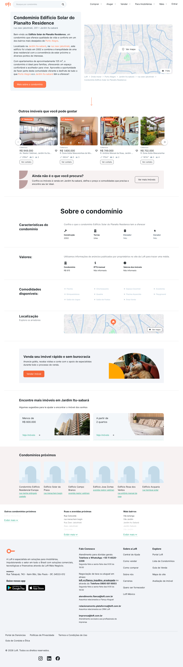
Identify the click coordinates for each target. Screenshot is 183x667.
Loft (86, 76)
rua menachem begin (53, 493)
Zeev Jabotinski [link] (71, 526)
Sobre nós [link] (128, 574)
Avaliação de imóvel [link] (162, 581)
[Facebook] (58, 659)
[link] (146, 179)
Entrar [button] (175, 4)
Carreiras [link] (127, 581)
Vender (124, 4)
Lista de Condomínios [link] (163, 561)
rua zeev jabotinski (60, 46)
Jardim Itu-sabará (37, 46)
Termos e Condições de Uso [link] (72, 635)
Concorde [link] (68, 529)
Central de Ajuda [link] (131, 554)
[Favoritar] (56, 151)
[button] (114, 324)
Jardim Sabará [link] (129, 526)
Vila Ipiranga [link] (128, 516)
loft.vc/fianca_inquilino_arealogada (97, 580)
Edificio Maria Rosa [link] (12, 516)
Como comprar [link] (131, 567)
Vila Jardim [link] (128, 519)
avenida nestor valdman (78, 493)
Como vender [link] (130, 561)
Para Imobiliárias (143, 4)
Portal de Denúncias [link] (15, 635)
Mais (161, 4)
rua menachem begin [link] (73, 519)
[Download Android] (16, 588)
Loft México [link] (129, 594)
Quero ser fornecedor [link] (134, 587)
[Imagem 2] (40, 142)
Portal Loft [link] (157, 554)
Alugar (110, 4)
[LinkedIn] (49, 659)
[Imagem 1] (38, 142)
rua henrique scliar (150, 490)
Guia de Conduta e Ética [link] (17, 640)
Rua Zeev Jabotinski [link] (73, 522)
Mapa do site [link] (159, 574)
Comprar (94, 4)
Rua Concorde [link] (70, 516)
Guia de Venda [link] (159, 567)
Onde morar (96, 76)
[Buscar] (63, 4)
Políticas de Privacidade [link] (42, 635)
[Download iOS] (36, 588)
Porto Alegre (51, 40)
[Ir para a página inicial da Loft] (9, 4)
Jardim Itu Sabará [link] (131, 522)
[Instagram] (40, 659)
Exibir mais (9, 520)
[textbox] (39, 4)
